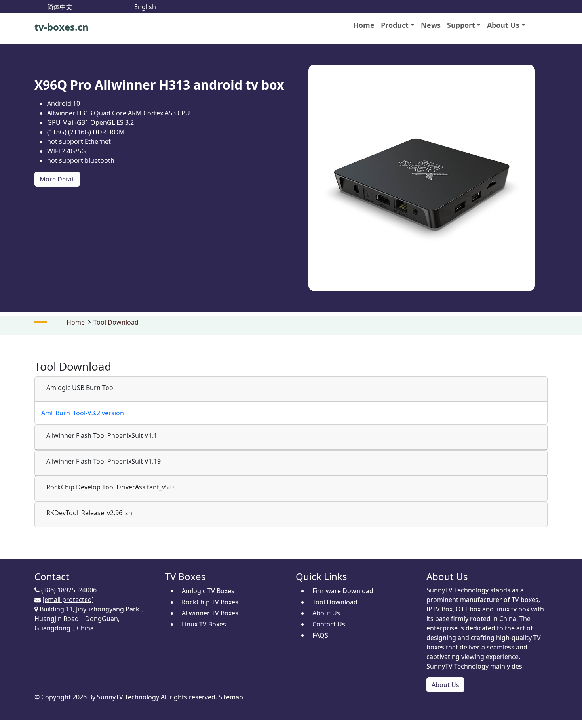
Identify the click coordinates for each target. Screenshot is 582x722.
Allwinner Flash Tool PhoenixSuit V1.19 (103, 461)
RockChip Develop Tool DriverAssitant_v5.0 (110, 487)
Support (461, 25)
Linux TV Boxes (204, 624)
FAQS (320, 635)
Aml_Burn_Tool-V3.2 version (82, 413)
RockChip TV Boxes (210, 602)
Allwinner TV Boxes (210, 613)
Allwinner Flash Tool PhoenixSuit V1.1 (101, 435)
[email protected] (68, 599)
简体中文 (59, 6)
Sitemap (231, 697)
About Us (503, 25)
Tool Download (116, 322)
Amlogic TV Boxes (208, 590)
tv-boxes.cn (61, 26)
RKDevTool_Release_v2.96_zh (89, 512)
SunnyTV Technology (128, 697)
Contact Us (328, 624)
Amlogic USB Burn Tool (80, 387)
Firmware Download (342, 590)
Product (395, 25)
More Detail (57, 179)
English (145, 6)
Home (364, 25)
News (431, 25)
